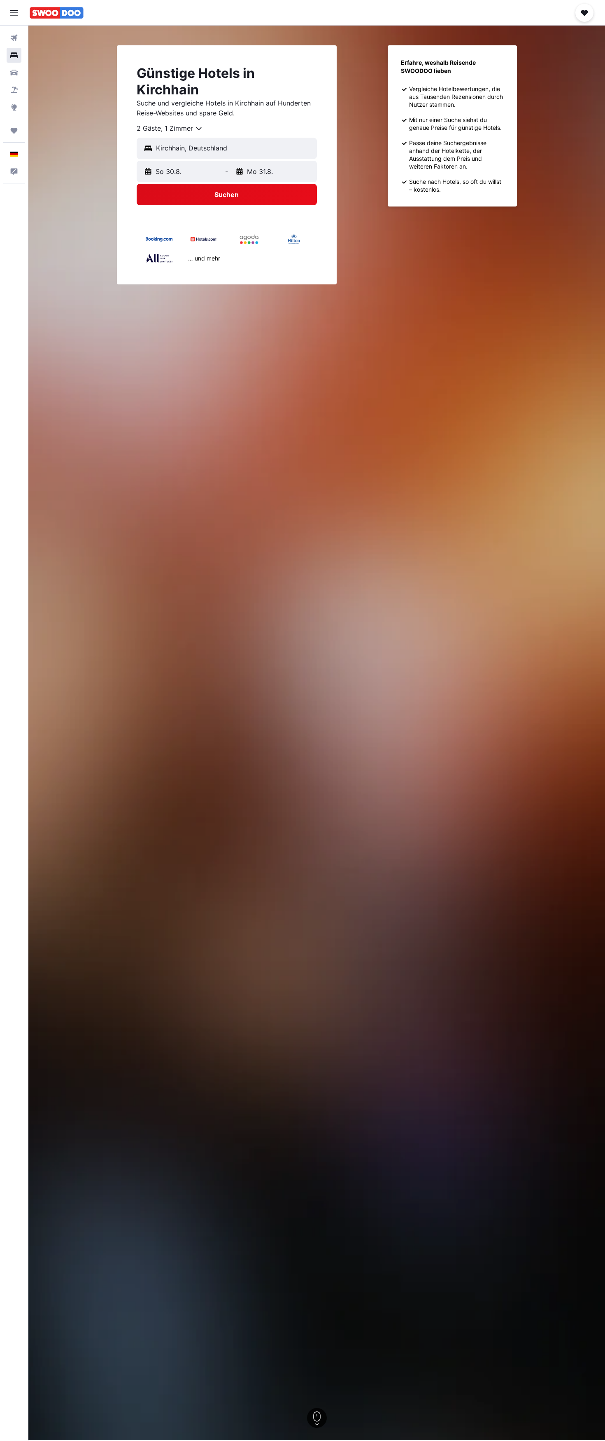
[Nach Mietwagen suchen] (14, 72)
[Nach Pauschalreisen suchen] (14, 90)
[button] (14, 13)
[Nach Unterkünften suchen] (14, 55)
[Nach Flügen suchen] (14, 38)
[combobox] (170, 128)
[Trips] (14, 130)
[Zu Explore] (14, 107)
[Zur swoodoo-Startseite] (57, 13)
